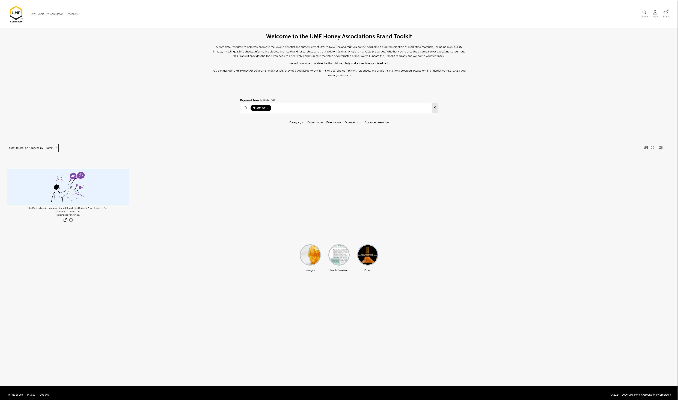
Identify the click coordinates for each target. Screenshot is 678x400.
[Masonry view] (646, 148)
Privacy (31, 394)
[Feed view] (668, 148)
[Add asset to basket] (71, 220)
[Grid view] (653, 148)
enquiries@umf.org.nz (444, 70)
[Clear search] (435, 108)
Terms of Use (327, 70)
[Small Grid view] (661, 148)
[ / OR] (269, 100)
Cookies (44, 394)
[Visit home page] (16, 14)
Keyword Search (257, 100)
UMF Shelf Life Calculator (47, 14)
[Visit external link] (68, 187)
